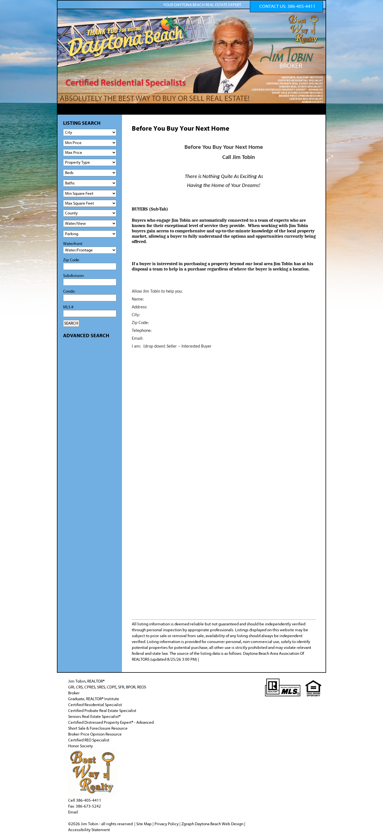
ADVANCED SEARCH (86, 336)
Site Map (144, 824)
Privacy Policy (166, 824)
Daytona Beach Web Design (219, 824)
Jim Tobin (90, 824)
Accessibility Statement (89, 829)
